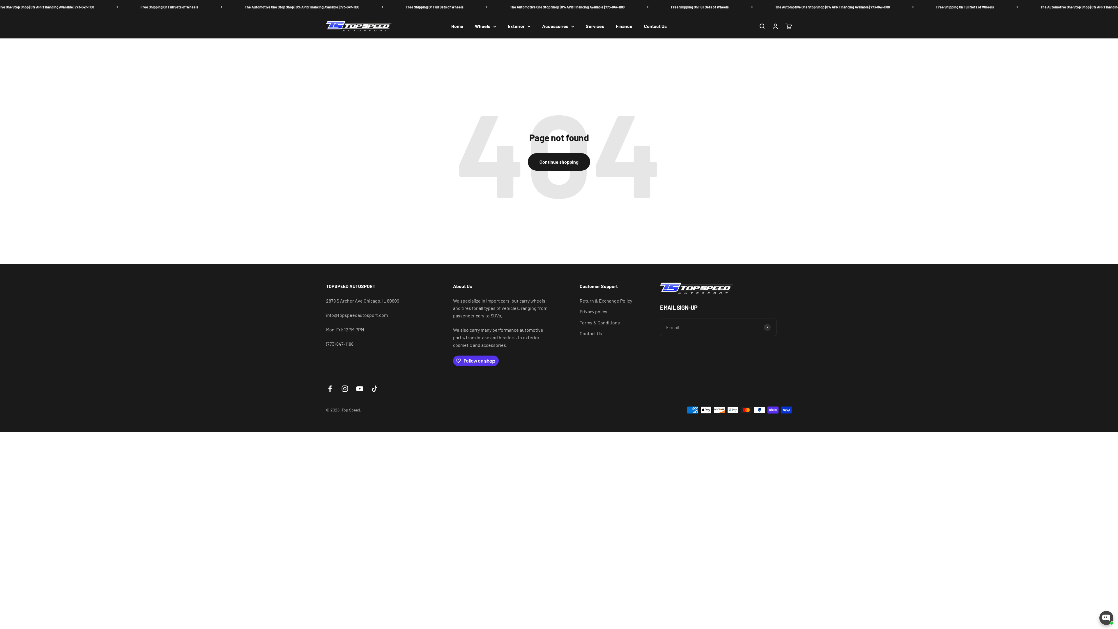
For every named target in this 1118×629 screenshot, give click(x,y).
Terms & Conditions (600, 322)
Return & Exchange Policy (606, 300)
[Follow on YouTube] (360, 389)
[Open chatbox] (1106, 618)
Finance (624, 26)
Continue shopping (559, 162)
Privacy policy (593, 311)
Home (457, 26)
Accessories (555, 26)
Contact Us (655, 26)
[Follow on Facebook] (330, 389)
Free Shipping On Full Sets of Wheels (113, 7)
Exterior (516, 26)
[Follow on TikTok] (374, 389)
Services (595, 26)
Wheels (482, 26)
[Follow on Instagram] (345, 389)
